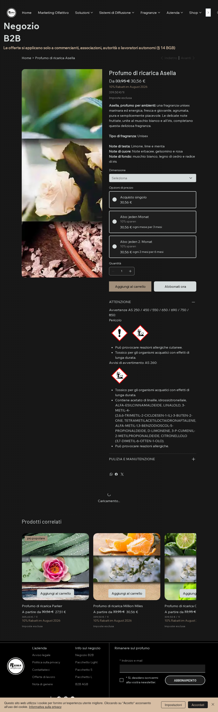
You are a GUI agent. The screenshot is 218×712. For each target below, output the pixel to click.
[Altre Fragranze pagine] (159, 12)
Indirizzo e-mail (131, 660)
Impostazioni (173, 705)
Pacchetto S (83, 670)
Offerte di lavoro (43, 677)
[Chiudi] (212, 705)
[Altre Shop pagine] (200, 12)
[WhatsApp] (111, 474)
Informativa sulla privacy (45, 707)
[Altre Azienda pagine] (182, 12)
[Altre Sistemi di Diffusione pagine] (133, 12)
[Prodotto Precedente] (30, 566)
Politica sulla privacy (46, 662)
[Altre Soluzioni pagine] (92, 12)
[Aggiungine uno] (130, 271)
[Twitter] (122, 474)
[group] (109, 580)
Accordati (198, 705)
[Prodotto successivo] (188, 566)
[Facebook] (116, 474)
